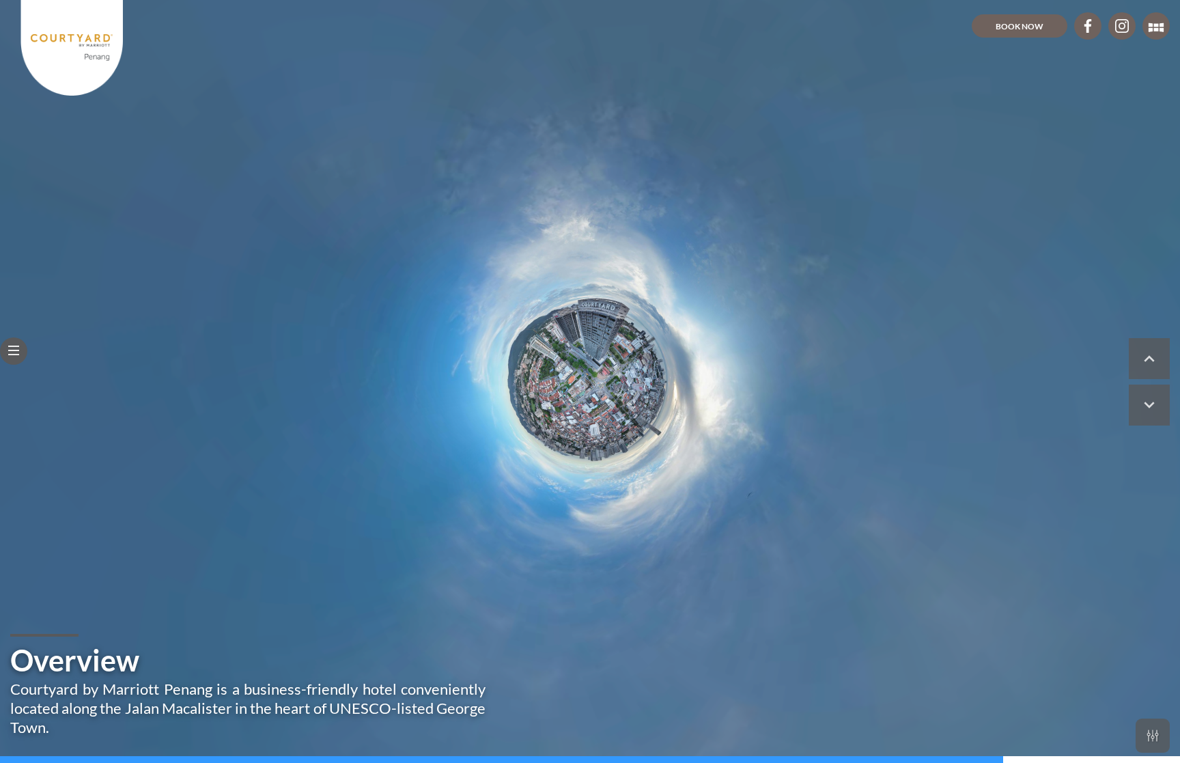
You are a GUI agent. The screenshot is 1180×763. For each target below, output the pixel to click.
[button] (13, 351)
